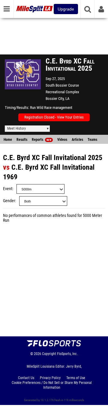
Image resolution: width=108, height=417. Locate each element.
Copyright (49, 354)
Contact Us (26, 378)
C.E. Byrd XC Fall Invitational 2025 (52, 157)
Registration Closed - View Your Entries (54, 117)
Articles (77, 139)
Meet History (16, 128)
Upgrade (66, 9)
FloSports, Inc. (67, 354)
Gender (9, 200)
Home (8, 139)
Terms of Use (75, 378)
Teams (92, 139)
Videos (62, 139)
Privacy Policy (50, 378)
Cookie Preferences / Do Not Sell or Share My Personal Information (52, 385)
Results (21, 139)
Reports (41, 139)
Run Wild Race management (51, 107)
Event (7, 188)
